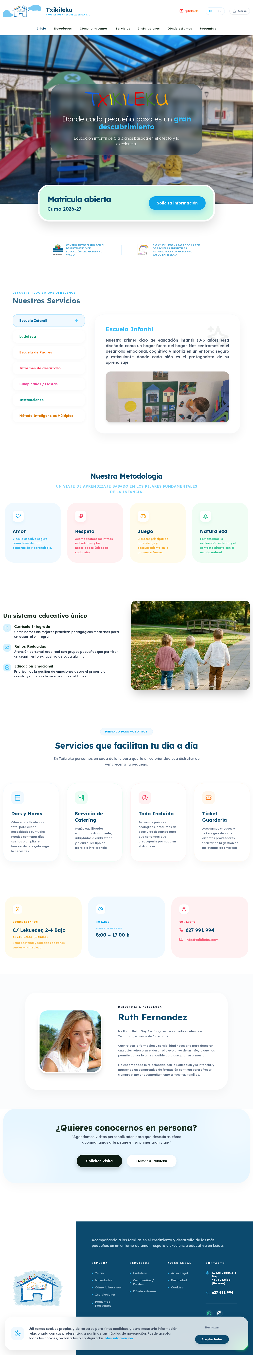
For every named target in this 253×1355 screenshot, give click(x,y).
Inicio (41, 28)
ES (210, 10)
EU (219, 10)
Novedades (63, 28)
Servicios (122, 28)
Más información (119, 1338)
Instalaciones (149, 28)
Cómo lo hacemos (94, 28)
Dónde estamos (180, 28)
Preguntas (208, 28)
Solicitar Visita (99, 1161)
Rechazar (212, 1327)
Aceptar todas (212, 1339)
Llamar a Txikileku (151, 1161)
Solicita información (177, 203)
